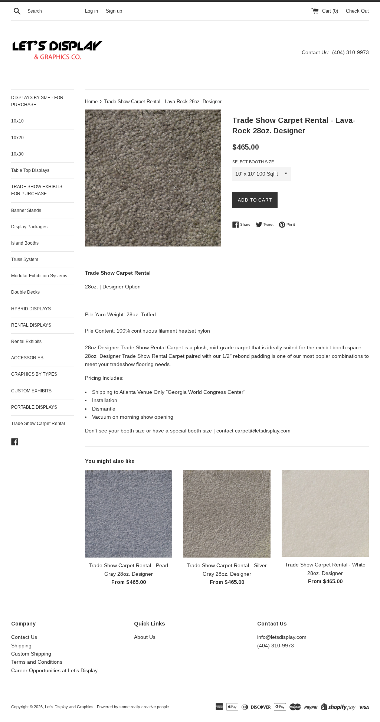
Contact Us (24, 637)
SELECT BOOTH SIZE (253, 162)
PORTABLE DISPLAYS (34, 407)
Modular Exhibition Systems (39, 275)
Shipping (21, 646)
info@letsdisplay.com (282, 637)
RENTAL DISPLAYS (31, 325)
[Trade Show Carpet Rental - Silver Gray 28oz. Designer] (227, 514)
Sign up (114, 11)
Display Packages (29, 226)
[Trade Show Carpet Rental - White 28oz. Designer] (325, 513)
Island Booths (25, 243)
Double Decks (25, 292)
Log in (91, 11)
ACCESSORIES (27, 357)
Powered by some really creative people (133, 707)
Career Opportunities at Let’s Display (54, 670)
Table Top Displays (30, 170)
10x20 (17, 137)
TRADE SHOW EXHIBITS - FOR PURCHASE (38, 190)
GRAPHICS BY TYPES (34, 374)
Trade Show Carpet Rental (38, 423)
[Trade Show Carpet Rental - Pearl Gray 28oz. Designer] (128, 514)
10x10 (17, 121)
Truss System (24, 259)
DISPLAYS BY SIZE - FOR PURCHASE (37, 101)
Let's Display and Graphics (70, 707)
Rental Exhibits (26, 341)
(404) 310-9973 (275, 646)
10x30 (17, 154)
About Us (144, 637)
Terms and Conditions (36, 662)
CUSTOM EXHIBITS (31, 390)
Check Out (357, 11)
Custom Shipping (31, 654)
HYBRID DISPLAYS (31, 308)
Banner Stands (26, 210)
